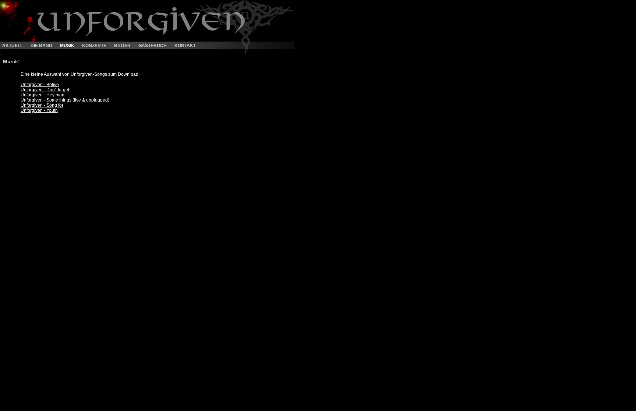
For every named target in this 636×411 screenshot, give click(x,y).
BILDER (122, 45)
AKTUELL (12, 45)
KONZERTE (94, 45)
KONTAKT (185, 45)
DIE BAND (41, 45)
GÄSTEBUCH (152, 45)
